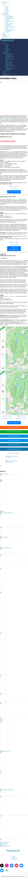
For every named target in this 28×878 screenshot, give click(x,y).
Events (4, 5)
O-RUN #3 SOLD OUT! (14, 422)
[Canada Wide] (7, 789)
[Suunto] (2, 511)
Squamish (7, 31)
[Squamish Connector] (5, 846)
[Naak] (9, 526)
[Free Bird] (2, 770)
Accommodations (9, 16)
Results (4, 33)
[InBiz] (12, 535)
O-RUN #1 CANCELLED (14, 191)
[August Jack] (4, 749)
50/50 (6, 8)
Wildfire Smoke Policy (10, 27)
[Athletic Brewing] (2, 591)
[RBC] (1, 480)
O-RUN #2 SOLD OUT (14, 436)
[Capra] (2, 674)
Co (18, 199)
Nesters (1, 119)
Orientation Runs (6, 35)
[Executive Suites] (6, 512)
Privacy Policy (8, 25)
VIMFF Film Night (9, 18)
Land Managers (8, 30)
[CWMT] (5, 843)
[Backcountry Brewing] (5, 547)
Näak (10, 119)
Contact (14, 857)
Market (5, 119)
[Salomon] (10, 479)
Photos (6, 12)
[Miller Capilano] (4, 536)
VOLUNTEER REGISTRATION (14, 431)
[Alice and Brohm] (7, 546)
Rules (6, 22)
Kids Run (7, 11)
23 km (6, 10)
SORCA (16, 125)
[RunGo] (3, 631)
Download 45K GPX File (21, 418)
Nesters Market (10, 151)
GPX (16, 188)
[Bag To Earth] (2, 788)
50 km (6, 7)
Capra (12, 199)
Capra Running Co (12, 213)
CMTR (4, 1)
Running (15, 199)
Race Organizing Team (10, 29)
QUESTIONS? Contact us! (14, 453)
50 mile (7, 6)
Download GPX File (14, 244)
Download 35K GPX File (6, 418)
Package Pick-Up (9, 17)
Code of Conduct (9, 23)
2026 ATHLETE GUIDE (14, 444)
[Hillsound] (4, 701)
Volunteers (5, 36)
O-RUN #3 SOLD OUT (14, 440)
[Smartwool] (6, 553)
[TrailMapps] (3, 844)
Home (13, 855)
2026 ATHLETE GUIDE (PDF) (14, 449)
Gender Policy (8, 24)
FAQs (4, 34)
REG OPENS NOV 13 (14, 427)
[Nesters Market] (4, 473)
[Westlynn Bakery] (7, 795)
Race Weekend (6, 14)
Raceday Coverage (9, 21)
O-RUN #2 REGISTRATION (14, 248)
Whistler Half (5, 2)
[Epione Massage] (2, 720)
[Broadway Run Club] (5, 751)
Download (12, 188)
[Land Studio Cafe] (12, 567)
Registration (5, 13)
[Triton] (7, 841)
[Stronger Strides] (2, 692)
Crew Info (7, 19)
